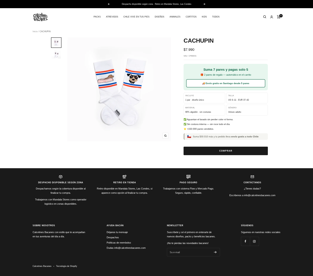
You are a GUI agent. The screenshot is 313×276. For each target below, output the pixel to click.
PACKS (97, 17)
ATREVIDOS (112, 17)
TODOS (216, 17)
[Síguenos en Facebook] (245, 241)
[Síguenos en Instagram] (254, 241)
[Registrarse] (215, 252)
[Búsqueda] (264, 16)
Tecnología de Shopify (66, 266)
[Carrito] (278, 16)
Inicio (35, 31)
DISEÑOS (159, 17)
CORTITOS (191, 17)
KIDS (204, 17)
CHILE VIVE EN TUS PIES (136, 17)
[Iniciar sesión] (271, 17)
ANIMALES (175, 17)
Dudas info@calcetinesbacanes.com (126, 247)
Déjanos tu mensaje (117, 232)
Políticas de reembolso (119, 242)
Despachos (113, 237)
